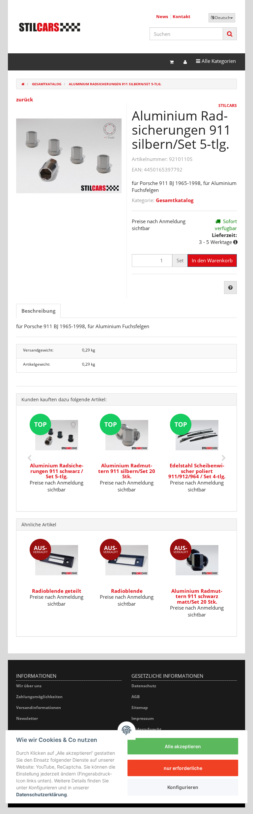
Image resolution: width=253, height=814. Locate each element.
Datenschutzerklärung (41, 794)
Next (224, 458)
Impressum (142, 718)
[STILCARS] (49, 27)
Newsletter (27, 718)
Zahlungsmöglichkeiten (39, 696)
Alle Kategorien (216, 60)
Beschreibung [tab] (38, 310)
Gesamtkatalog (174, 200)
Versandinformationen (38, 707)
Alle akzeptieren (183, 746)
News (162, 16)
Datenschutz (143, 686)
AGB (135, 696)
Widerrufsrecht (146, 729)
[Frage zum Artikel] (230, 287)
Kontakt (181, 16)
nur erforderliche (183, 768)
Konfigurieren (182, 787)
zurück (24, 99)
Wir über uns (29, 686)
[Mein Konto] (185, 62)
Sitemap (139, 707)
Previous (29, 458)
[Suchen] (230, 34)
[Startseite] (22, 84)
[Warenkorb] (172, 62)
